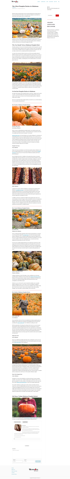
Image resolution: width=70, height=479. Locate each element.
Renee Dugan (14, 7)
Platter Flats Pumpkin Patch (21, 382)
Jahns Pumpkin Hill (21, 322)
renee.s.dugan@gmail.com (22, 435)
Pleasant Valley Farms (15, 135)
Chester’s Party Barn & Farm (35, 276)
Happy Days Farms (18, 342)
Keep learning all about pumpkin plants (31, 417)
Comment (14, 448)
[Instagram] (14, 438)
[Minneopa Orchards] (20, 2)
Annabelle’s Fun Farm (19, 190)
